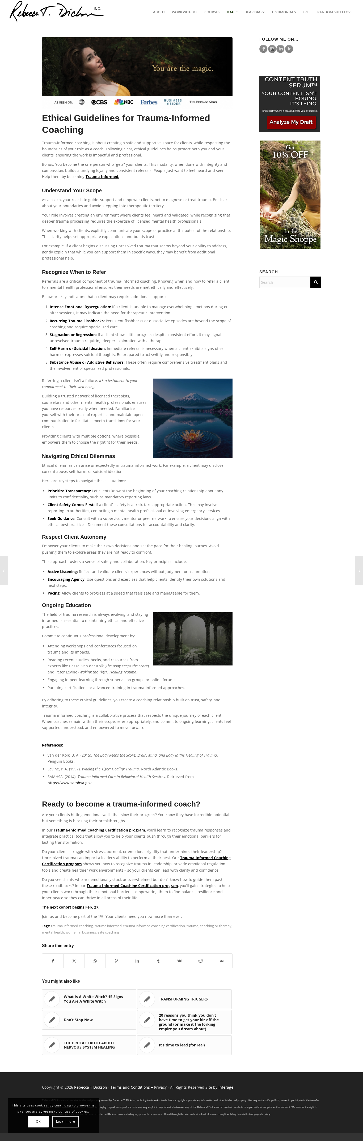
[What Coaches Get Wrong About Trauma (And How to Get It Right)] (359, 570)
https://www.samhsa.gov (69, 782)
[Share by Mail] (221, 961)
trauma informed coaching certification (154, 926)
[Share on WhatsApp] (95, 961)
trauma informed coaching (72, 926)
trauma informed (108, 926)
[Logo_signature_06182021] (57, 12)
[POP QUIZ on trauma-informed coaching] (4, 570)
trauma (192, 926)
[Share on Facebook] (52, 961)
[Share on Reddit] (200, 961)
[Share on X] (74, 961)
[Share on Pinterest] (116, 961)
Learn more (65, 1121)
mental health (53, 932)
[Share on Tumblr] (158, 961)
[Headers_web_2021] (137, 73)
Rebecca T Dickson (90, 1087)
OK (38, 1121)
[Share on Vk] (179, 961)
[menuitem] (159, 12)
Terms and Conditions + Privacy (139, 1087)
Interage (225, 1087)
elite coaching (108, 932)
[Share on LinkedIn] (137, 961)
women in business (81, 932)
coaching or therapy (215, 926)
